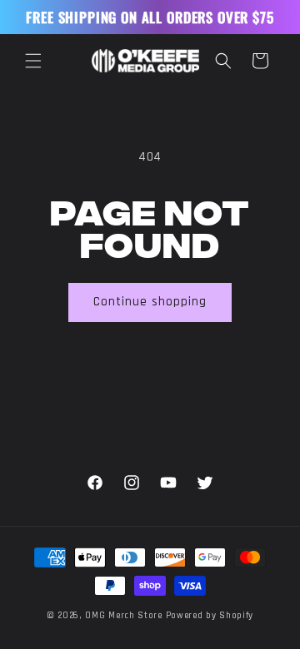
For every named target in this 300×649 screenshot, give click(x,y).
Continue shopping (150, 302)
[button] (33, 60)
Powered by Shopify (210, 616)
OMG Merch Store (123, 616)
